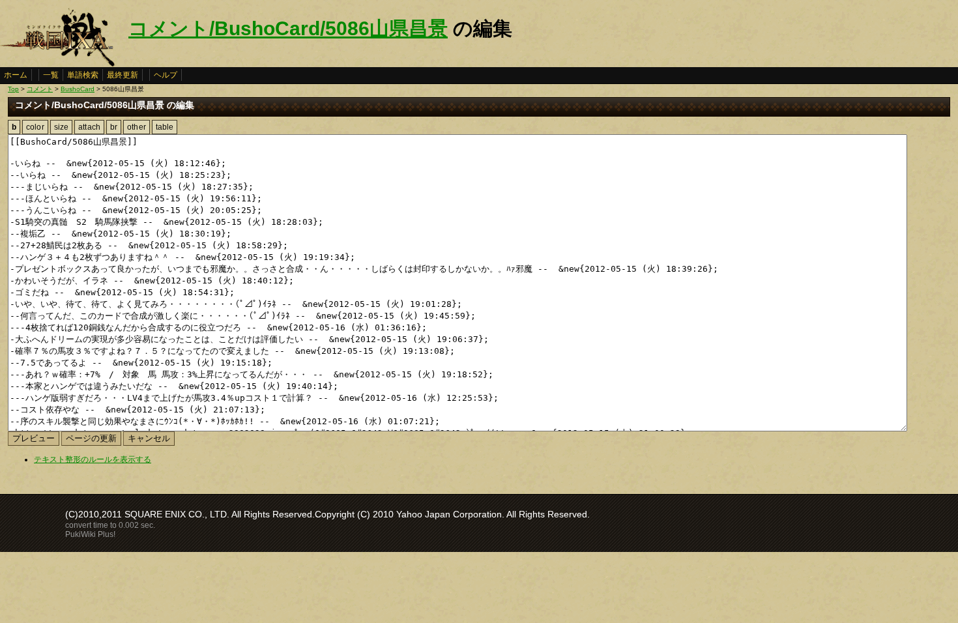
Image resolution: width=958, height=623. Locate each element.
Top (13, 89)
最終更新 (122, 75)
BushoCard (77, 89)
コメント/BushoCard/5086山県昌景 (288, 28)
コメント (40, 89)
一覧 (51, 75)
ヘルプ (165, 75)
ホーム (15, 75)
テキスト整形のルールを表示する (92, 459)
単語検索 (82, 75)
